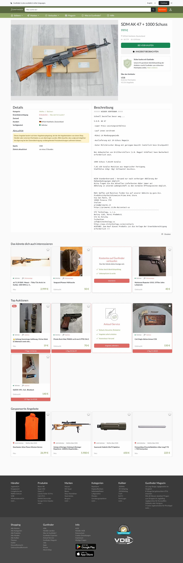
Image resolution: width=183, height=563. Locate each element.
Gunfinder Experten (50, 535)
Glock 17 (41, 491)
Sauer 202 (41, 489)
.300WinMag (123, 491)
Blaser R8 (41, 486)
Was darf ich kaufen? (57, 115)
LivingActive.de (16, 491)
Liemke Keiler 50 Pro (45, 494)
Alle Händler (15, 535)
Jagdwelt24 (15, 486)
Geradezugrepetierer (99, 498)
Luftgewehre (96, 494)
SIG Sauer (68, 489)
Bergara (67, 498)
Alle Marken (15, 528)
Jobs (44, 543)
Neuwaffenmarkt (17, 545)
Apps (45, 545)
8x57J (120, 496)
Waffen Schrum (16, 494)
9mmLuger (122, 498)
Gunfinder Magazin (50, 540)
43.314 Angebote (127, 82)
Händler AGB (80, 531)
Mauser (67, 486)
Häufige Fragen (80, 540)
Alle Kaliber (15, 538)
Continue (164, 3)
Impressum (79, 538)
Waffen (41, 111)
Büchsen (50, 111)
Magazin (71, 15)
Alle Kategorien (16, 531)
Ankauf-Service (48, 538)
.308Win (121, 486)
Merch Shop (47, 550)
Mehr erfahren (152, 68)
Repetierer (95, 486)
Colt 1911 (41, 496)
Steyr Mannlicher (71, 494)
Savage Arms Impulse (45, 501)
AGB (77, 528)
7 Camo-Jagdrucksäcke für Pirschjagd (158, 506)
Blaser (67, 491)
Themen (14, 540)
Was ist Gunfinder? (93, 15)
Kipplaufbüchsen (97, 489)
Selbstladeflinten (97, 491)
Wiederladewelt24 (17, 498)
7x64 (120, 494)
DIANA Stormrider (44, 498)
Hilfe (112, 15)
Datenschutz (79, 533)
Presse (45, 547)
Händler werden (49, 531)
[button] (169, 9)
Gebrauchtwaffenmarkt (19, 547)
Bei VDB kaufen (145, 45)
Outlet (13, 543)
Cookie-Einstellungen (83, 535)
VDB (123, 77)
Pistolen (94, 496)
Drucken (167, 234)
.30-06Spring (123, 489)
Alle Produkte (16, 533)
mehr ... (13, 501)
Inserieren (162, 10)
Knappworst (15, 489)
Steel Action (69, 496)
